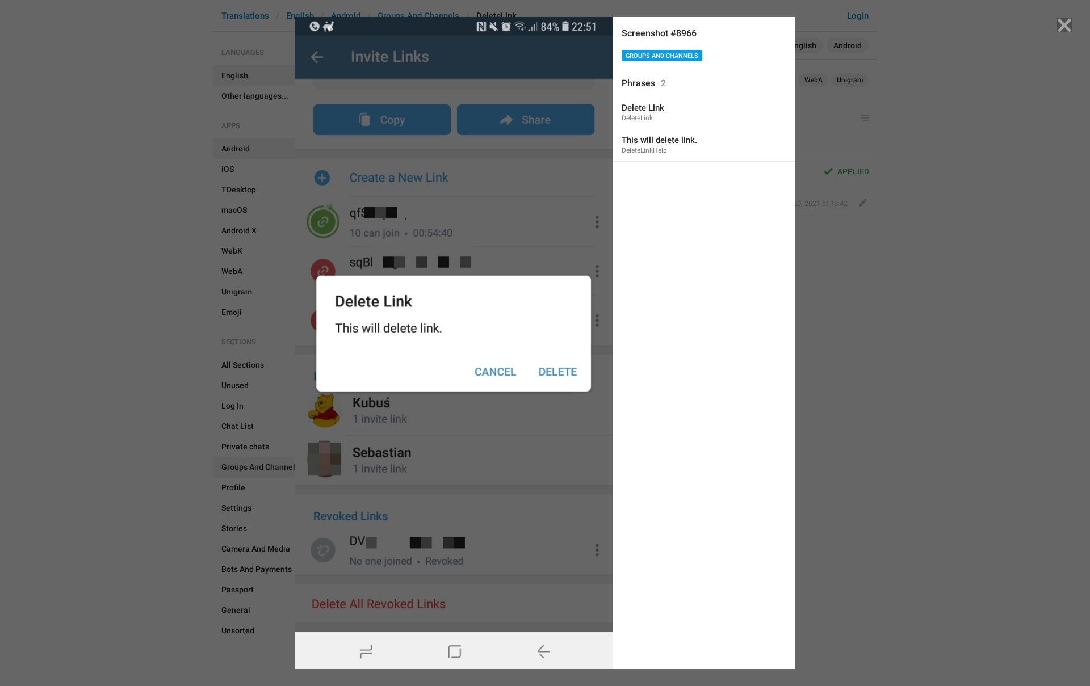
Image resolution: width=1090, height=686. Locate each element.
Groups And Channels (662, 56)
